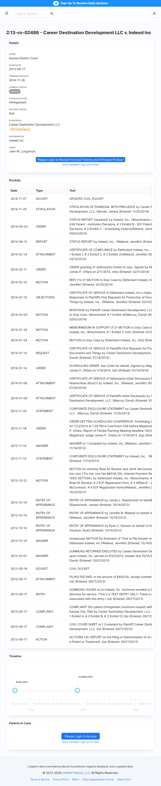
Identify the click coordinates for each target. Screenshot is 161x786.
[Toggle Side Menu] (7, 13)
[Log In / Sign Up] (154, 13)
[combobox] (33, 13)
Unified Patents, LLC (76, 772)
